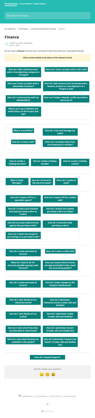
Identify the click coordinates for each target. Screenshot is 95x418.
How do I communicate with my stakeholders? (23, 98)
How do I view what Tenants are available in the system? (23, 340)
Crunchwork (23, 29)
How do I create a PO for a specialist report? (23, 198)
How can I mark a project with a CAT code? (66, 69)
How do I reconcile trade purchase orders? (60, 224)
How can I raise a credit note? (60, 251)
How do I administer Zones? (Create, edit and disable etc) (60, 329)
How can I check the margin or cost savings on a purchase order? (23, 235)
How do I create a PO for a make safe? (60, 198)
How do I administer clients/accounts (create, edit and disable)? (60, 302)
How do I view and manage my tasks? (60, 132)
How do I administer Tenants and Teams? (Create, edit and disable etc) (60, 342)
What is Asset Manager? (17, 181)
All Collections (10, 29)
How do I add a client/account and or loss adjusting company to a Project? (23, 72)
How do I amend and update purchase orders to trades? (60, 210)
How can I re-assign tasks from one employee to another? (60, 143)
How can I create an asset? (66, 181)
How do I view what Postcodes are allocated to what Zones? (23, 329)
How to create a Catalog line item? (17, 162)
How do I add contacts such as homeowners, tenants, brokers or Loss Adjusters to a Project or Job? (66, 86)
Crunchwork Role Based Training (43, 29)
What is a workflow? (23, 130)
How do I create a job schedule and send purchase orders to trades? (23, 211)
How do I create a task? (23, 142)
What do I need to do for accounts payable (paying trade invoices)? (23, 265)
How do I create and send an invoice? (23, 252)
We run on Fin (49, 411)
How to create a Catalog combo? (75, 162)
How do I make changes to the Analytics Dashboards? (60, 284)
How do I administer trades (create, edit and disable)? (60, 315)
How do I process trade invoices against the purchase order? (23, 224)
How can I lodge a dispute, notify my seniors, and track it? (66, 98)
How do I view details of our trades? (23, 315)
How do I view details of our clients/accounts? (23, 301)
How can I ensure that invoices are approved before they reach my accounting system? (60, 265)
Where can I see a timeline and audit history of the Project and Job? (23, 111)
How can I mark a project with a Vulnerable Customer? (23, 85)
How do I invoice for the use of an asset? (42, 181)
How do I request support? (47, 357)
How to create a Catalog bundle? (45, 162)
